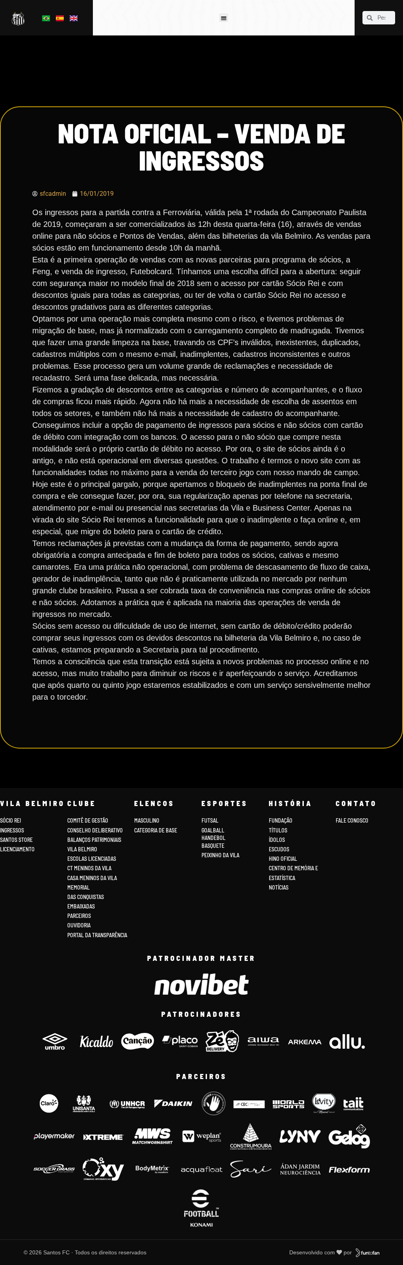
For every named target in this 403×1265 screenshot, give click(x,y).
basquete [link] (213, 845)
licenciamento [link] (17, 849)
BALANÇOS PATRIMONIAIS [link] (94, 839)
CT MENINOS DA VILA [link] (89, 868)
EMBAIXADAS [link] (81, 906)
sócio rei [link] (10, 820)
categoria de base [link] (156, 830)
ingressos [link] (12, 830)
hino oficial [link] (283, 858)
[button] (223, 17)
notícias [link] (278, 887)
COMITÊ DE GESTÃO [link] (87, 820)
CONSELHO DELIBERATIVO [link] (95, 830)
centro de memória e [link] (293, 868)
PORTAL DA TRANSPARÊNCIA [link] (97, 935)
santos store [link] (16, 839)
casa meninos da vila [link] (92, 878)
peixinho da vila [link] (220, 855)
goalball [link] (213, 830)
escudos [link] (279, 849)
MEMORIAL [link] (78, 887)
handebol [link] (214, 837)
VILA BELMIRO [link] (82, 849)
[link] (19, 19)
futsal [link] (210, 820)
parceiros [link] (79, 915)
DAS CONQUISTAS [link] (85, 896)
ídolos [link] (277, 839)
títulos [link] (278, 830)
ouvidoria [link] (79, 925)
